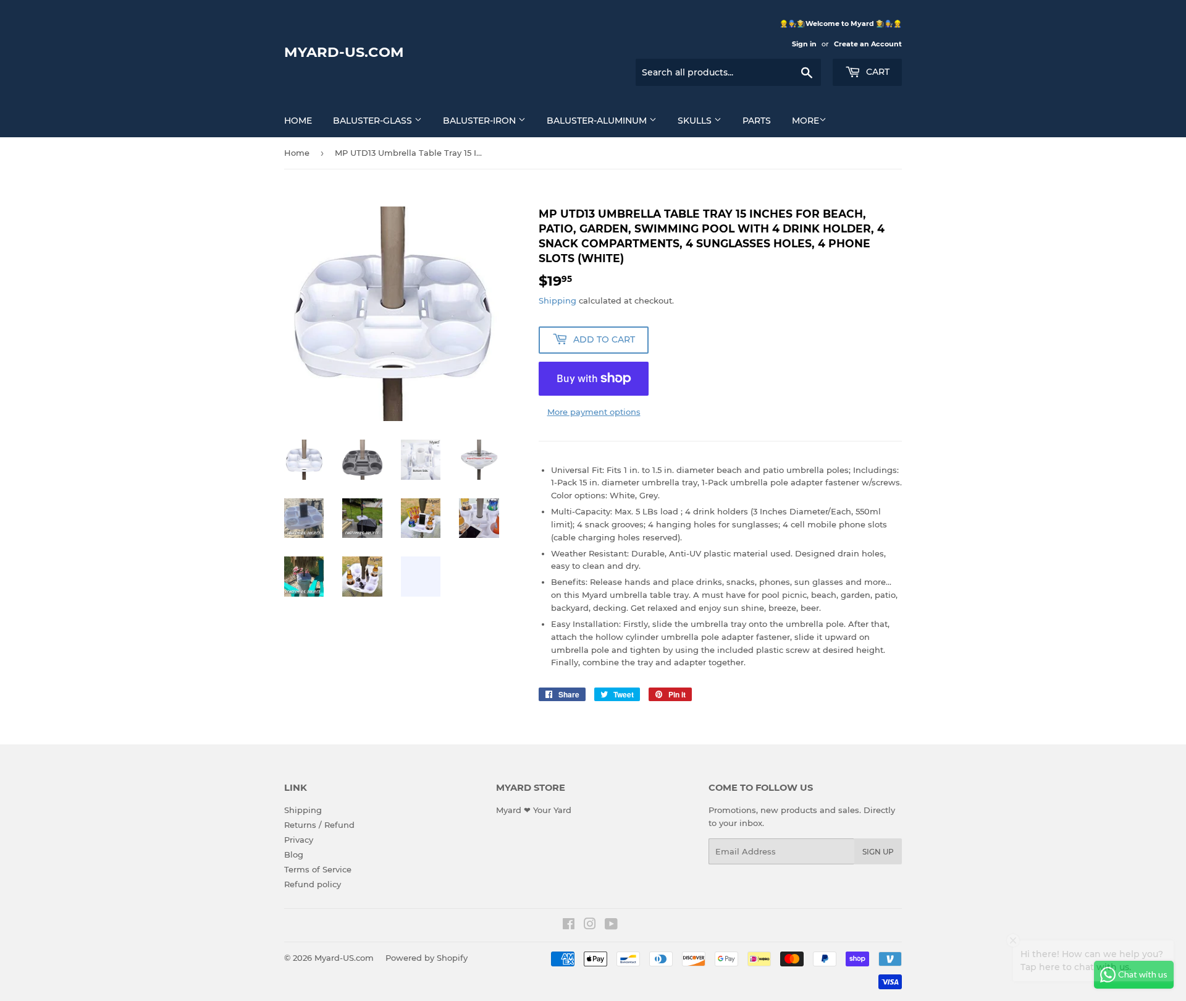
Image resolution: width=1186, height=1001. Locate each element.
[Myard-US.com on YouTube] (611, 926)
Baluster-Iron (480, 120)
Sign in (804, 44)
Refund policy (312, 884)
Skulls (696, 120)
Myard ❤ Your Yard (533, 810)
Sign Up (878, 851)
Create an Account (868, 44)
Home (298, 120)
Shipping (557, 300)
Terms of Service (317, 869)
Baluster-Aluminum (598, 120)
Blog (293, 854)
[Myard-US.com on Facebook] (568, 926)
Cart (877, 71)
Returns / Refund (319, 825)
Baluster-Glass (373, 120)
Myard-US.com (344, 52)
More (805, 120)
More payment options (594, 412)
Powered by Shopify (426, 958)
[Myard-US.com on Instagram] (590, 926)
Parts (756, 120)
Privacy (298, 840)
